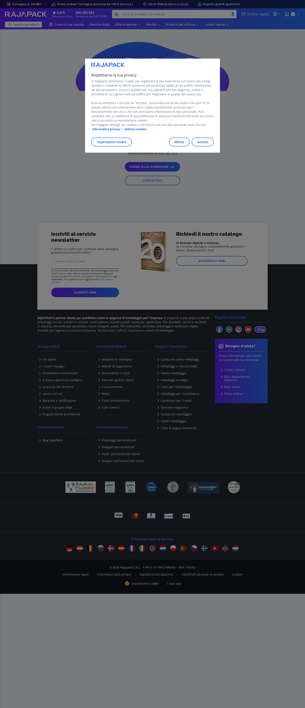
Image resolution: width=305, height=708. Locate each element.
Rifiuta (179, 142)
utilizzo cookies (135, 129)
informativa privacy (106, 129)
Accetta (202, 142)
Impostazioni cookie (111, 142)
